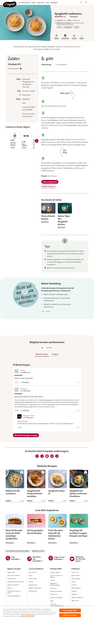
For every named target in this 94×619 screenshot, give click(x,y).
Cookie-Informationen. (28, 616)
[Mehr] (78, 382)
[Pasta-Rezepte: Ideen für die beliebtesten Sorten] (57, 529)
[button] (16, 371)
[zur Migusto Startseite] (10, 3)
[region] (47, 612)
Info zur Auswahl (20, 68)
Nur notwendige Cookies (70, 610)
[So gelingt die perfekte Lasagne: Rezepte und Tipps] (79, 529)
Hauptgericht (68, 27)
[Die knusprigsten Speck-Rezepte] (36, 529)
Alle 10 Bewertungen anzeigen (26, 435)
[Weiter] (36, 141)
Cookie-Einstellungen (56, 597)
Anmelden (47, 311)
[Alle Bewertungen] (59, 16)
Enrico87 (23, 389)
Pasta (59, 27)
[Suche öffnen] (81, 2)
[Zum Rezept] (15, 486)
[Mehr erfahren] (48, 219)
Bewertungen (42, 354)
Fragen (55, 354)
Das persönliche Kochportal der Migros (17, 550)
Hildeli (22, 370)
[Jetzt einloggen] (86, 2)
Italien (76, 27)
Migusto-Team (28, 415)
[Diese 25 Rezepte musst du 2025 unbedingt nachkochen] (15, 529)
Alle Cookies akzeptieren (70, 615)
